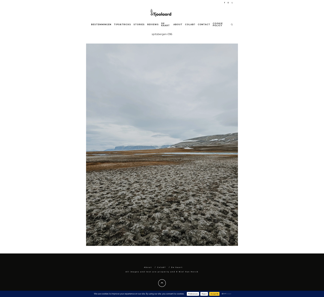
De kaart (165, 24)
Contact (204, 24)
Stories (139, 24)
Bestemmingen (101, 24)
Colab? (190, 24)
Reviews (153, 24)
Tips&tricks (122, 24)
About (178, 24)
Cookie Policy (218, 24)
